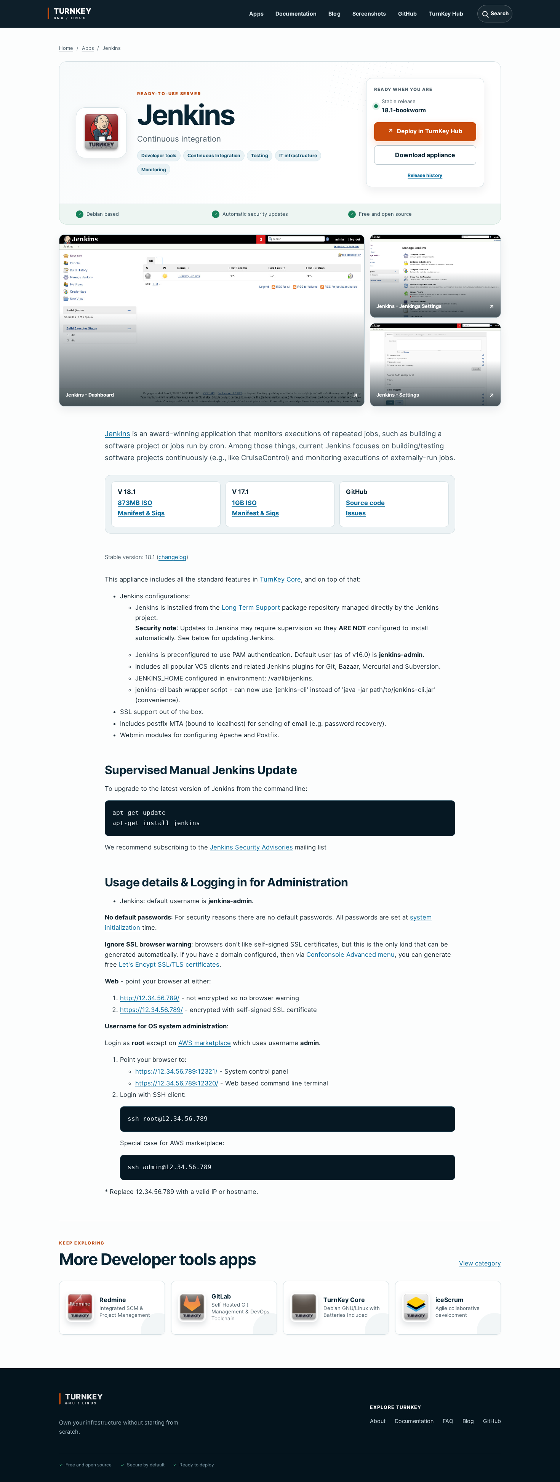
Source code (365, 503)
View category (480, 1263)
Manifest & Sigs (141, 513)
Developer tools (158, 155)
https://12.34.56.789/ (151, 1009)
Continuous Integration (213, 155)
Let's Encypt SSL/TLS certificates (169, 964)
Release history (425, 175)
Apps (256, 13)
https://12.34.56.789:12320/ (176, 1083)
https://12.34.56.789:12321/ (176, 1071)
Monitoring (153, 169)
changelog (172, 557)
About (378, 1421)
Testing (259, 155)
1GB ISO (244, 503)
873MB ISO (135, 503)
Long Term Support (251, 607)
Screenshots (369, 13)
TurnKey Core (280, 579)
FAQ (448, 1421)
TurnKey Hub (446, 13)
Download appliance (425, 155)
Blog (334, 13)
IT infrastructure (298, 155)
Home (66, 48)
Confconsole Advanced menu (350, 954)
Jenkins (117, 433)
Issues (356, 513)
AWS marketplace (204, 1043)
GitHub (407, 13)
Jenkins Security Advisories (251, 847)
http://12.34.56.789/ (149, 998)
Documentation (296, 13)
